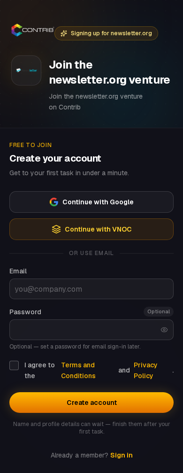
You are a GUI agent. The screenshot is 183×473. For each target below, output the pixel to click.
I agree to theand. (99, 370)
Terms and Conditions (78, 370)
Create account (92, 402)
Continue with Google (98, 202)
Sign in (121, 455)
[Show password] (164, 329)
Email (18, 271)
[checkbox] (14, 365)
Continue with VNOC (98, 229)
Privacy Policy (146, 370)
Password (25, 312)
